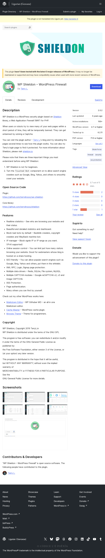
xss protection (96, 160)
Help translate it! (71, 19)
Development (38, 100)
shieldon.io (28, 151)
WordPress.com (11, 514)
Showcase (33, 492)
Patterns (32, 505)
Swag (83, 505)
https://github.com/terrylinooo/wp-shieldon (23, 197)
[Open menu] (101, 4)
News (5, 496)
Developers (59, 501)
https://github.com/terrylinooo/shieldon (21, 206)
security (98, 155)
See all (99, 214)
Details (8, 100)
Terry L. (24, 88)
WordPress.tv (61, 505)
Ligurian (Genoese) (17, 539)
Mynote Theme (13, 313)
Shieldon (57, 116)
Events (82, 496)
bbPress (8, 523)
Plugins (31, 501)
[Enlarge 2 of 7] (41, 395)
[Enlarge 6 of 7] (64, 408)
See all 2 (98, 144)
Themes (32, 496)
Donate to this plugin (82, 263)
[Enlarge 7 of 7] (64, 420)
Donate (84, 501)
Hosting (6, 501)
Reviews (22, 100)
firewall (90, 155)
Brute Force (96, 149)
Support (57, 496)
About (5, 492)
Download (96, 86)
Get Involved (85, 492)
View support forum (81, 239)
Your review (77, 214)
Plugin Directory (9, 11)
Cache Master (13, 310)
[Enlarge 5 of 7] (41, 408)
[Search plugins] (29, 27)
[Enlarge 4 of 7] (19, 408)
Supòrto (98, 100)
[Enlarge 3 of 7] (64, 395)
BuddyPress (10, 527)
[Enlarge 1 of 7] (19, 395)
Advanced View (79, 167)
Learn (56, 492)
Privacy (6, 505)
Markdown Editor (14, 302)
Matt (6, 518)
